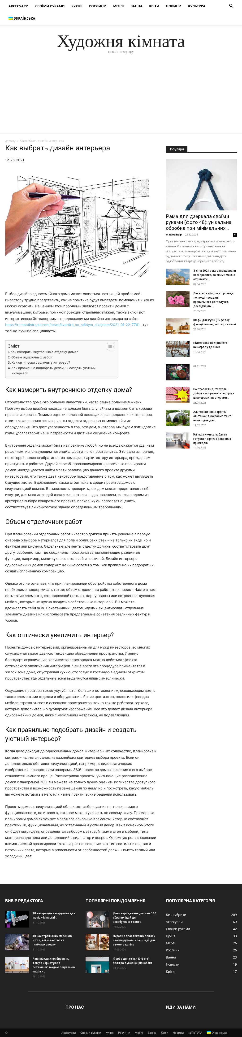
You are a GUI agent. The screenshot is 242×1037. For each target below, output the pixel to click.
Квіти (154, 6)
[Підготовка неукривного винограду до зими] (178, 349)
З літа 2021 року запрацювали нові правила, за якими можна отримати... (214, 275)
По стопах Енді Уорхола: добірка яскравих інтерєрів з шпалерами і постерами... (213, 393)
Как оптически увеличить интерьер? (41, 362)
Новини (174, 6)
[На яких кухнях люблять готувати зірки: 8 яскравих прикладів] (178, 440)
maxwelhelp (174, 234)
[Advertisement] (121, 98)
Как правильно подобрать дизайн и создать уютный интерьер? (53, 370)
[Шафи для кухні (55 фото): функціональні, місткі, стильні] (178, 326)
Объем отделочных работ (31, 357)
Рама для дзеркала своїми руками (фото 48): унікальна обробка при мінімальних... (198, 222)
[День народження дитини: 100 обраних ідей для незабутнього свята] (97, 919)
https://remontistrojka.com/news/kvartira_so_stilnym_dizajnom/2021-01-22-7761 (72, 324)
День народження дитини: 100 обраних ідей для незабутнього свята (134, 918)
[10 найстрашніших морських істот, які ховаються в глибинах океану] (17, 942)
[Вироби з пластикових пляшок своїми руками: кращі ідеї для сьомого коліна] (97, 942)
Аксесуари (19, 6)
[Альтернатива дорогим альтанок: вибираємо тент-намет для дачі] (178, 418)
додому (10, 141)
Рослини (98, 6)
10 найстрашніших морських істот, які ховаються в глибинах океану (52, 940)
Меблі (118, 6)
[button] (231, 6)
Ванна (136, 6)
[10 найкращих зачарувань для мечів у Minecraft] (17, 919)
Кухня (76, 6)
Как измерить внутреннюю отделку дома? (44, 352)
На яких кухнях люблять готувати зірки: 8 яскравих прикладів (212, 439)
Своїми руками (50, 6)
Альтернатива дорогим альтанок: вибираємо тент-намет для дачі (212, 416)
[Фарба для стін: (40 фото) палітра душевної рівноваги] (97, 965)
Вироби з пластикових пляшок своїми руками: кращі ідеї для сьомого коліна (134, 940)
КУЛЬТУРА (196, 6)
